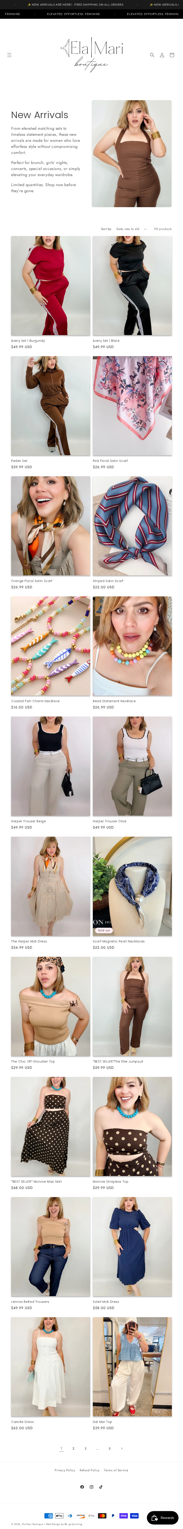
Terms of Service (116, 1470)
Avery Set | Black (106, 341)
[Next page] (122, 1448)
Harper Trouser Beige (28, 821)
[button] (9, 55)
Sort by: (106, 229)
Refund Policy (90, 1470)
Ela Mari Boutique (32, 1524)
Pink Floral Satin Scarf (110, 461)
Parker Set (19, 461)
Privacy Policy (65, 1470)
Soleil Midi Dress (106, 1302)
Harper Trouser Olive (110, 821)
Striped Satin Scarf (108, 581)
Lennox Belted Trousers (30, 1302)
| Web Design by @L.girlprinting (63, 1524)
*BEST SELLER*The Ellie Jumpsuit (118, 1062)
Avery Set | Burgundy (28, 341)
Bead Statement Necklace (114, 701)
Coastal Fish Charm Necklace (35, 701)
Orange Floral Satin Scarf (31, 581)
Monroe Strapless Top (111, 1182)
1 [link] (61, 1448)
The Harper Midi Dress (29, 942)
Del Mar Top (102, 1422)
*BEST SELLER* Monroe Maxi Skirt (36, 1182)
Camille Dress (22, 1422)
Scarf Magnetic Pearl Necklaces (119, 942)
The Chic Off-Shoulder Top (33, 1062)
